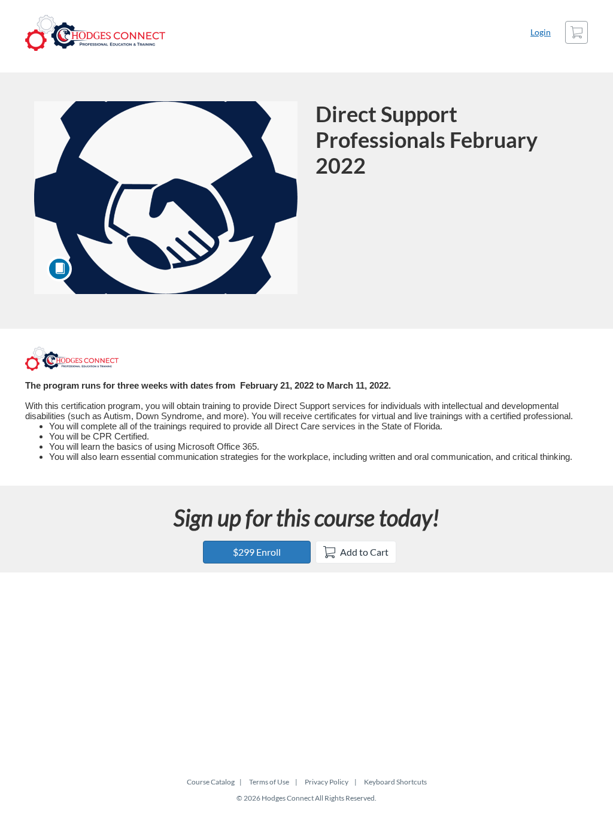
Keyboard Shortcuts (395, 781)
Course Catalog (211, 781)
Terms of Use (269, 781)
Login (540, 32)
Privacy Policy (326, 781)
